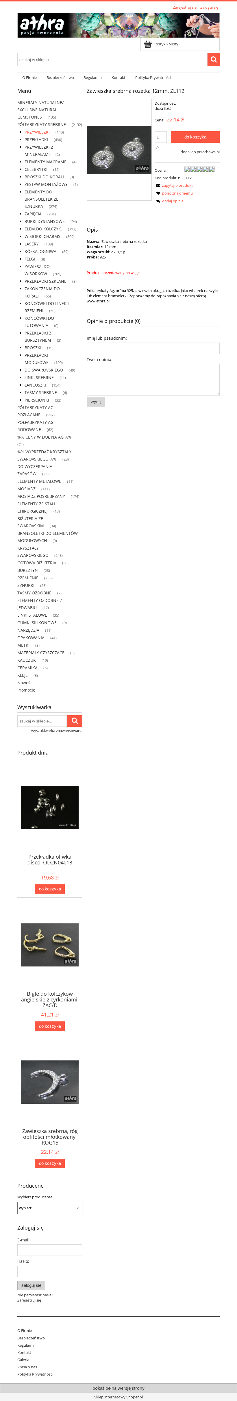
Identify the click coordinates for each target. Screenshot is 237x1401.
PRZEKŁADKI (36, 139)
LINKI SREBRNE (39, 377)
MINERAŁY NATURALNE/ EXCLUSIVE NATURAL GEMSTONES (40, 110)
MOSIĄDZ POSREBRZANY (41, 496)
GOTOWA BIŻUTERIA (36, 562)
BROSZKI (33, 347)
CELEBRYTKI (36, 169)
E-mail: (24, 1240)
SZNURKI (25, 585)
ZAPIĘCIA (33, 214)
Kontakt (24, 1352)
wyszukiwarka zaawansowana (56, 730)
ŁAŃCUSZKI (35, 385)
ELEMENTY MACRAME (45, 162)
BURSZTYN (27, 570)
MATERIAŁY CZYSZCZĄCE (40, 652)
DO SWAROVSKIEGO (44, 370)
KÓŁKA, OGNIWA (40, 251)
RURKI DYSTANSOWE (45, 221)
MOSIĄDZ (26, 488)
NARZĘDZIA (28, 630)
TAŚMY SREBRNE (41, 392)
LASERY (32, 244)
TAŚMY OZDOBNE (34, 593)
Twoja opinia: (99, 359)
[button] (174, 185)
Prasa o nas (27, 1366)
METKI (23, 645)
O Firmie (24, 1330)
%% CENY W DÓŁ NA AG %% (44, 437)
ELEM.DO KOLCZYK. (43, 229)
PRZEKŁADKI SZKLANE (45, 281)
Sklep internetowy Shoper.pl (118, 1397)
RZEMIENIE (27, 578)
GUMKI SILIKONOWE (37, 622)
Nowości (25, 682)
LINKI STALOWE (32, 615)
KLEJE (22, 675)
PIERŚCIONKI (37, 400)
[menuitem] (29, 78)
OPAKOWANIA (31, 637)
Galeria (23, 1359)
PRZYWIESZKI (37, 132)
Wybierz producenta (34, 1197)
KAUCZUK (26, 660)
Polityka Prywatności (35, 1374)
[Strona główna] (118, 24)
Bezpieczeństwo (31, 1338)
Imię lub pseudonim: (107, 338)
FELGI (30, 259)
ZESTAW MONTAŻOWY (46, 184)
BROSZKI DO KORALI (44, 177)
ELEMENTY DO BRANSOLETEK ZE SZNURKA (41, 199)
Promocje (26, 690)
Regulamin (26, 1345)
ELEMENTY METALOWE (39, 481)
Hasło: (23, 1261)
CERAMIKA (27, 667)
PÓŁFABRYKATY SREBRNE (41, 124)
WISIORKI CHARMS (42, 236)
